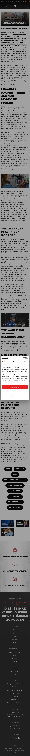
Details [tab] (15, 361)
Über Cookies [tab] (24, 361)
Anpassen (14, 392)
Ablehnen (15, 397)
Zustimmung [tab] (5, 361)
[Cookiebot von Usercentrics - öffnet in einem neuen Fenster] (22, 358)
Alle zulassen (15, 387)
